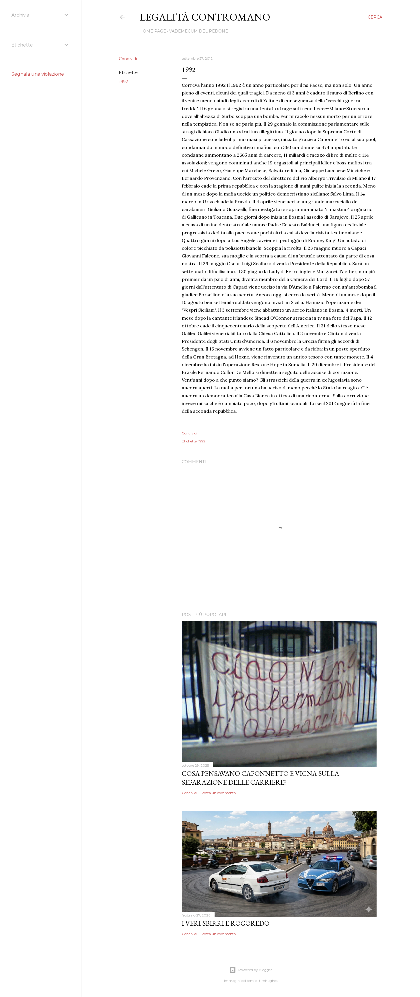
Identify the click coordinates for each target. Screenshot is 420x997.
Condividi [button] (128, 58)
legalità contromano (204, 17)
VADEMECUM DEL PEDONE (198, 31)
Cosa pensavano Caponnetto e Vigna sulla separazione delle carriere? (260, 778)
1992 (123, 81)
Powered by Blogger (255, 970)
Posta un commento (218, 793)
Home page (152, 31)
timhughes (268, 980)
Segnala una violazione (37, 74)
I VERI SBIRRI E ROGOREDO (225, 923)
